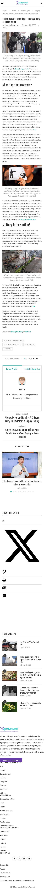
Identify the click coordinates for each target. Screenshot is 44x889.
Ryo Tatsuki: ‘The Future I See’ (29, 643)
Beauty (2, 770)
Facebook (19, 332)
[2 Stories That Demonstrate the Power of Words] (9, 707)
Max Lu (14, 25)
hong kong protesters (12, 345)
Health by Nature (6, 810)
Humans (3, 843)
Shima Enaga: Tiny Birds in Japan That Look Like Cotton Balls (30, 659)
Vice (34, 130)
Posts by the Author (32, 369)
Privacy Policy (5, 873)
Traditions (3, 789)
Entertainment (5, 774)
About (2, 869)
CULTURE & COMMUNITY (10, 762)
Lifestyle (3, 785)
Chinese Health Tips (7, 799)
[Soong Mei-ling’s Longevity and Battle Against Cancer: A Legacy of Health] (9, 676)
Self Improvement (6, 826)
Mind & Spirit (4, 814)
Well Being (5, 795)
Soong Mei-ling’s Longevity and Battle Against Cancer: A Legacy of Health (30, 675)
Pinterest (28, 332)
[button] (4, 472)
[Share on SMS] (4, 597)
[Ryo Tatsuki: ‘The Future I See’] (9, 646)
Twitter (13, 332)
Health (2, 806)
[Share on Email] (4, 589)
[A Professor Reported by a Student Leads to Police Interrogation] (22, 465)
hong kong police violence (14, 340)
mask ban (7, 349)
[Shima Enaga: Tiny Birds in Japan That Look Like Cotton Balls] (9, 661)
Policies (4, 865)
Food (2, 803)
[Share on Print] (4, 581)
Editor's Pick (4, 831)
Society (3, 851)
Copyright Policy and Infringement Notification (17, 880)
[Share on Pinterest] (4, 573)
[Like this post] (26, 358)
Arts (1, 766)
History (2, 839)
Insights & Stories (9, 828)
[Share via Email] (37, 358)
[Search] (41, 3)
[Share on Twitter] (31, 358)
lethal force (29, 345)
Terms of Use (5, 876)
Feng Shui (3, 781)
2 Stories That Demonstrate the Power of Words (30, 704)
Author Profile (11, 369)
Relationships (5, 822)
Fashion (3, 778)
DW (34, 306)
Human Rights (25, 11)
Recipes (3, 818)
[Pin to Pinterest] (34, 358)
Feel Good (4, 835)
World (14, 11)
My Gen (2, 847)
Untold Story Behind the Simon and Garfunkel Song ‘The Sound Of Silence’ (29, 690)
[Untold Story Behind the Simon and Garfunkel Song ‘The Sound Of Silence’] (9, 691)
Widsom (3, 793)
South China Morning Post (27, 219)
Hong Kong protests (22, 69)
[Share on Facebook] (29, 358)
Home (4, 11)
